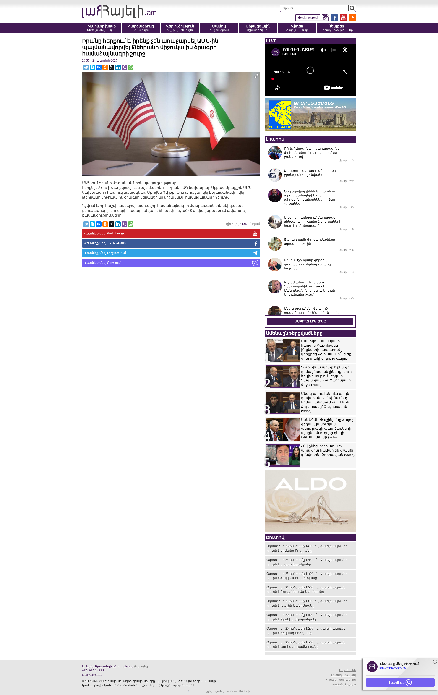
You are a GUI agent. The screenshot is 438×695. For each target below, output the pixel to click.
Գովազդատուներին (341, 679)
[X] (111, 67)
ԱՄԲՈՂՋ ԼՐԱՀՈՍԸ (310, 321)
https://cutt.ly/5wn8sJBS (392, 667)
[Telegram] (86, 67)
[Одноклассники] (105, 67)
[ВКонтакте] (99, 67)
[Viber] (124, 67)
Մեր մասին (347, 670)
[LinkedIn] (118, 67)
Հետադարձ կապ (343, 675)
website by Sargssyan (344, 684)
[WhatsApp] (130, 67)
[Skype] (92, 67)
